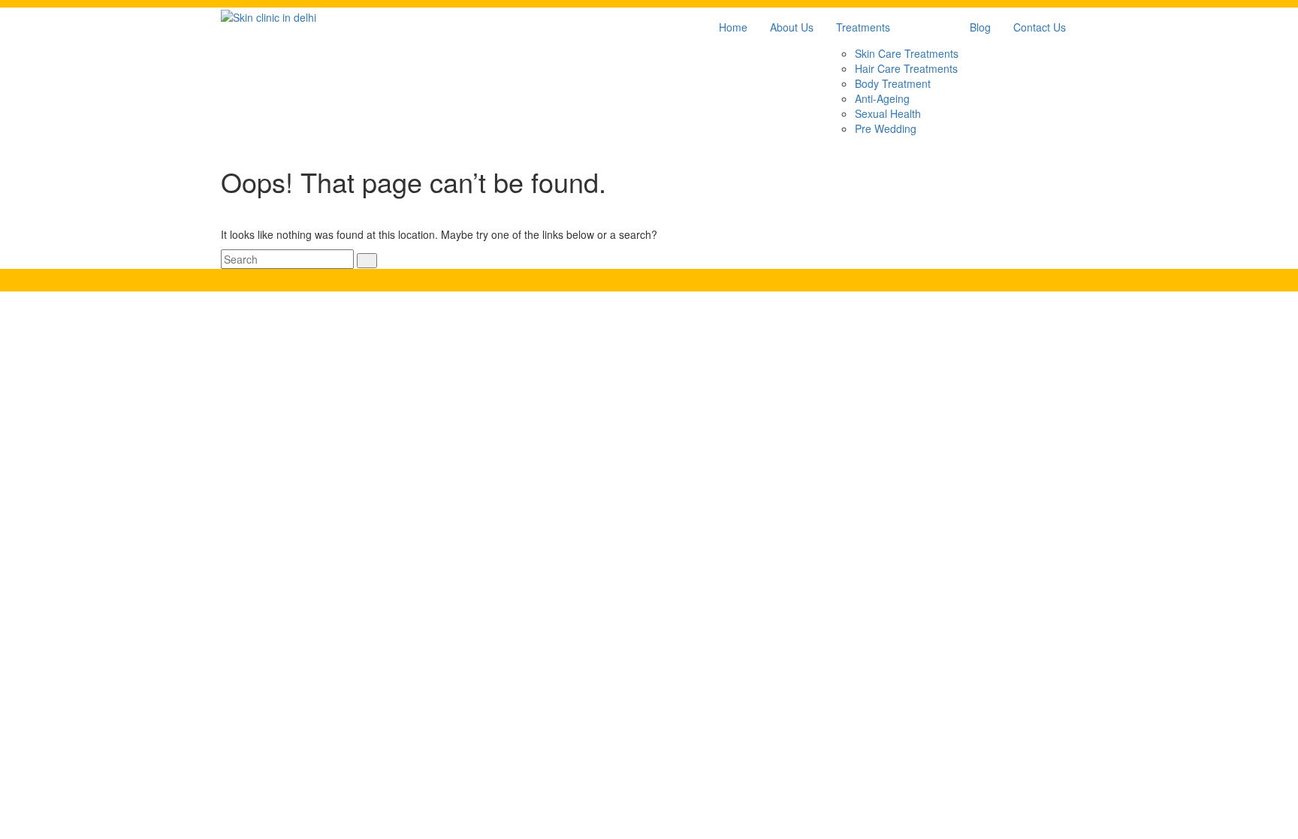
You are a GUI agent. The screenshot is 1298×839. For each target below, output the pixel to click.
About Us (792, 27)
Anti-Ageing (882, 98)
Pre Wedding (885, 128)
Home (733, 27)
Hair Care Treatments (906, 68)
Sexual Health (888, 113)
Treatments (863, 27)
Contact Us (1039, 27)
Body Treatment (893, 83)
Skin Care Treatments (906, 53)
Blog (980, 27)
